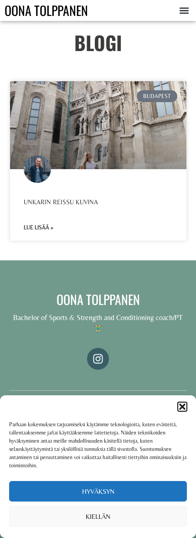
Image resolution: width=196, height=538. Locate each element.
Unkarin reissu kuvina (61, 202)
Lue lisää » (38, 227)
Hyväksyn (98, 491)
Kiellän (98, 516)
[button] (182, 406)
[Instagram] (98, 359)
